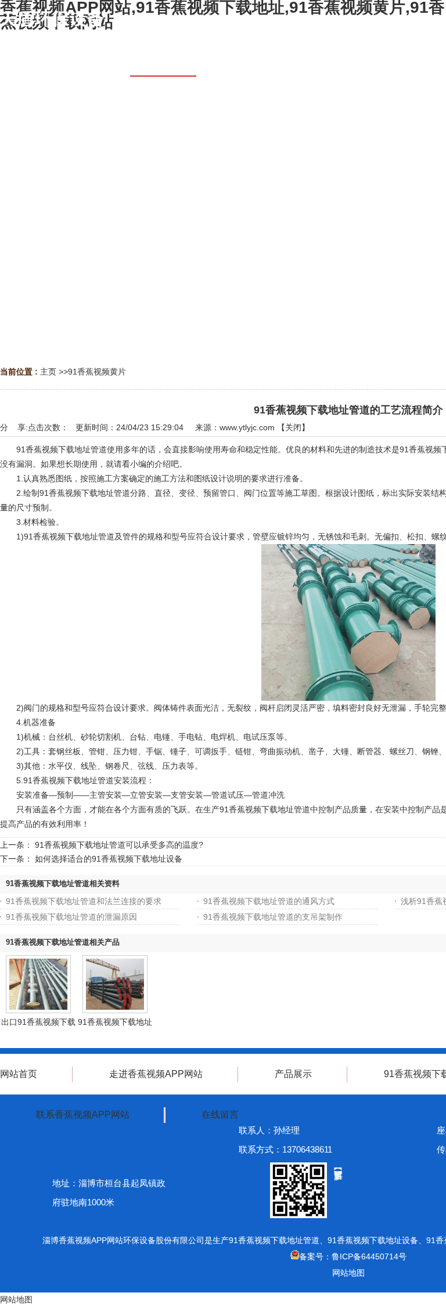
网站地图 (348, 1272)
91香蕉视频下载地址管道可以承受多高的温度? (119, 844)
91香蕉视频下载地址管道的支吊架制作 (273, 916)
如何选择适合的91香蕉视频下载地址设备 (108, 858)
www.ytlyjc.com (247, 427)
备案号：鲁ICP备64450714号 (353, 1256)
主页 (48, 371)
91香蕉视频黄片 (97, 371)
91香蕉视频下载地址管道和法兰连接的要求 (83, 901)
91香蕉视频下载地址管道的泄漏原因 (71, 916)
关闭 (293, 427)
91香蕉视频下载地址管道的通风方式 (268, 901)
